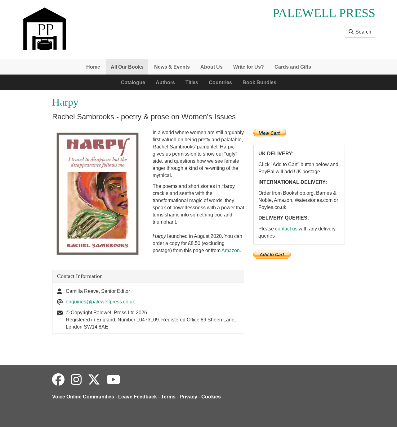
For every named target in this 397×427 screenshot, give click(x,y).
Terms (168, 396)
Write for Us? (248, 67)
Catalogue (133, 82)
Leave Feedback (137, 396)
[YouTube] (113, 380)
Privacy (188, 396)
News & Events (172, 67)
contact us (286, 228)
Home (93, 67)
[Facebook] (58, 380)
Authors (165, 82)
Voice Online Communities (83, 396)
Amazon (230, 250)
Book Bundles (259, 82)
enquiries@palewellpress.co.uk (100, 301)
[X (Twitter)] (94, 380)
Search (362, 31)
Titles (191, 82)
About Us (211, 67)
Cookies (211, 396)
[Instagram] (76, 380)
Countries (220, 82)
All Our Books (127, 67)
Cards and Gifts (292, 67)
